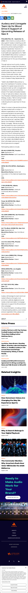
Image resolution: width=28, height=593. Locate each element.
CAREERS (14, 535)
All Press (4, 11)
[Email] (12, 18)
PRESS (14, 533)
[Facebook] (1, 18)
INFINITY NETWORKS (14, 544)
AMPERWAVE (14, 547)
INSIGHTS (14, 530)
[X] (5, 18)
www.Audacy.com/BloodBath (10, 314)
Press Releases (5, 13)
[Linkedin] (8, 18)
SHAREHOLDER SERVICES (14, 538)
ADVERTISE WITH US (12, 497)
